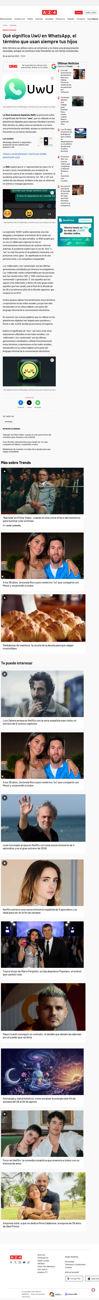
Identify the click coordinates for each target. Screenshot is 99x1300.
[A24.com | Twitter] (15, 1262)
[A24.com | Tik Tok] (28, 1262)
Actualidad (49, 19)
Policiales (70, 19)
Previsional (81, 19)
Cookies (68, 1267)
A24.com (41, 1255)
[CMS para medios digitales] (69, 1294)
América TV (42, 1272)
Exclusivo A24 (19, 19)
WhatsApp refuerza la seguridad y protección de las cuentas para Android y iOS (17, 144)
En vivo (78, 13)
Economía (39, 19)
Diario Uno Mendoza (46, 1266)
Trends (5, 25)
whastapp (13, 25)
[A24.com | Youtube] (24, 1262)
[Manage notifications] (93, 1290)
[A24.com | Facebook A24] (11, 1262)
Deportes (90, 19)
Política (30, 19)
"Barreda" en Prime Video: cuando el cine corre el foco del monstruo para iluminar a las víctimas (27, 436)
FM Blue (41, 1263)
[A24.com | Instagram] (20, 1262)
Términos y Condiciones (75, 1264)
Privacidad (69, 1262)
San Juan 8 (42, 1269)
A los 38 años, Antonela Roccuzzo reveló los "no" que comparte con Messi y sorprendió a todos (25, 443)
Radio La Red (91, 13)
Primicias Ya (60, 19)
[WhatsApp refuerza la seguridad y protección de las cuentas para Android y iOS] (46, 142)
